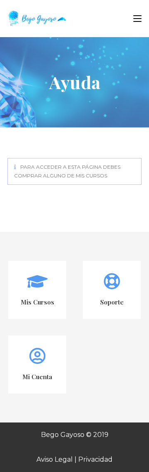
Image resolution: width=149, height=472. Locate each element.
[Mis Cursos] (37, 281)
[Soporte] (111, 281)
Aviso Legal (54, 459)
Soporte (112, 302)
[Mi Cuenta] (37, 356)
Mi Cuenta (37, 377)
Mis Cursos (37, 302)
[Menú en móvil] (134, 18)
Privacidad (95, 459)
